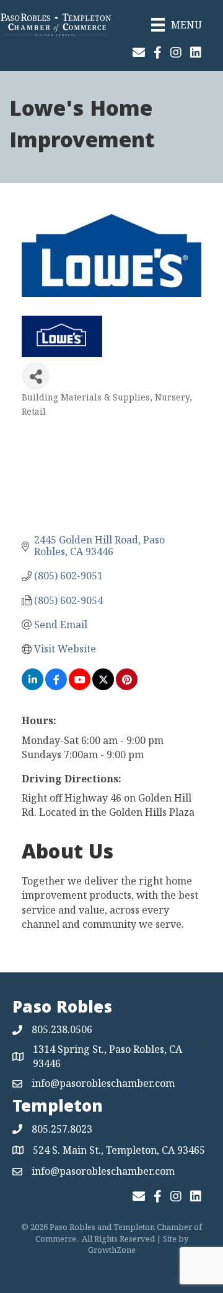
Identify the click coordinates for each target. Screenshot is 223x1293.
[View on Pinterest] (127, 686)
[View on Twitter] (103, 686)
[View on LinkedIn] (32, 686)
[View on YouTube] (79, 686)
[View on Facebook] (56, 686)
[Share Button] (36, 376)
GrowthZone (112, 1249)
